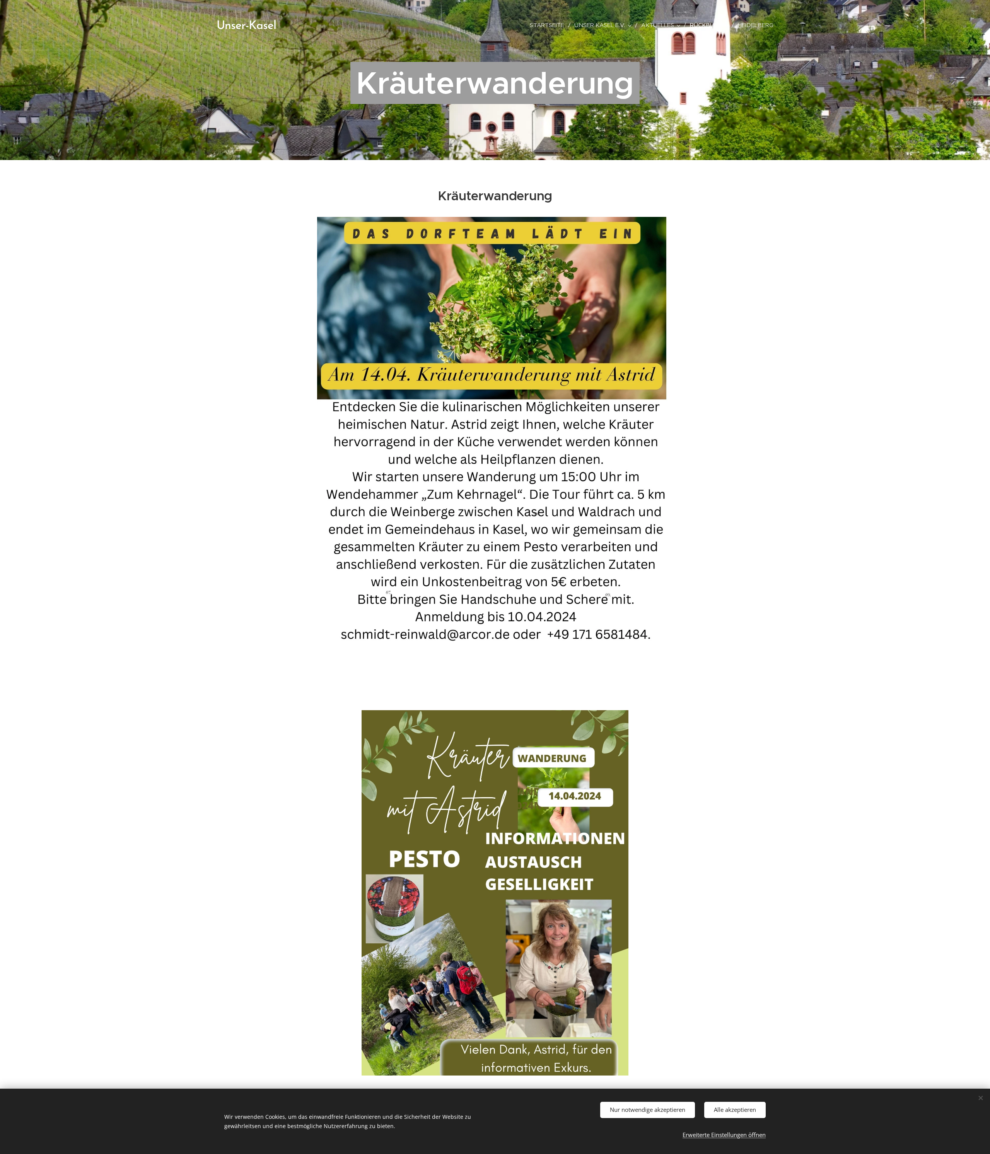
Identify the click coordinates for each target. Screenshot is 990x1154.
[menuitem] (549, 25)
